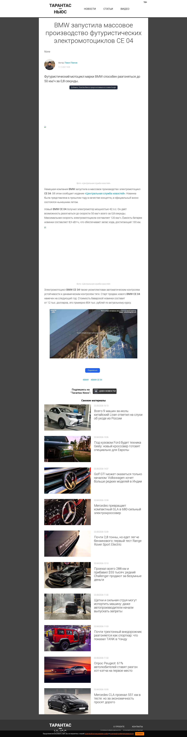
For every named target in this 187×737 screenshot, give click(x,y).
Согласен (139, 734)
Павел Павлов (71, 63)
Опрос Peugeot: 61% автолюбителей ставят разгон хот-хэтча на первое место (116, 666)
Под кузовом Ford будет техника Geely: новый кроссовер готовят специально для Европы (117, 446)
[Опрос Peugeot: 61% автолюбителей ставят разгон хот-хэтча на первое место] (67, 670)
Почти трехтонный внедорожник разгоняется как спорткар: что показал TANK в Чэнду (118, 635)
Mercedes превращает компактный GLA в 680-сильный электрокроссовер (117, 509)
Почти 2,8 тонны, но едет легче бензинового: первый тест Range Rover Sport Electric (117, 540)
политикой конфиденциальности (122, 734)
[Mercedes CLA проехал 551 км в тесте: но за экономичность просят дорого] (67, 701)
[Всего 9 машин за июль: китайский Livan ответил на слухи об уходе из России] (67, 417)
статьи (108, 9)
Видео (125, 9)
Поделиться (92, 370)
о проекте (118, 727)
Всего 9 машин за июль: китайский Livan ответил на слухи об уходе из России (118, 414)
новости (90, 9)
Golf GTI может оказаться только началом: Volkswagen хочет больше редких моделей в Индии (118, 477)
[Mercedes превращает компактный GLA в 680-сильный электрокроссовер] (67, 512)
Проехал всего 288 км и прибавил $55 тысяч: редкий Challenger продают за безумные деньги (117, 574)
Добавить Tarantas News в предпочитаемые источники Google (93, 87)
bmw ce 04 (97, 380)
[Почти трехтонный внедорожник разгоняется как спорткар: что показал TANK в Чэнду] (67, 638)
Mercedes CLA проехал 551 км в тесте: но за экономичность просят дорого (117, 698)
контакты (137, 727)
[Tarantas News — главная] (60, 8)
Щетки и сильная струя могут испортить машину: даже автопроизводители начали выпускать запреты (115, 605)
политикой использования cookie (96, 734)
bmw (86, 380)
